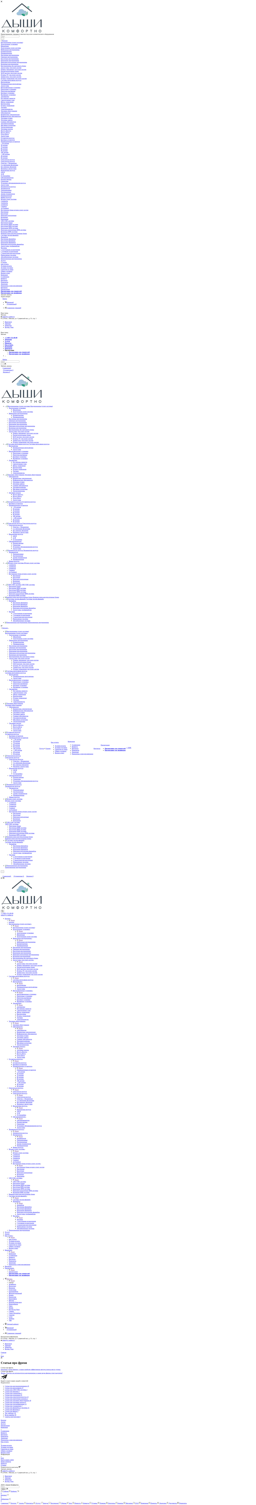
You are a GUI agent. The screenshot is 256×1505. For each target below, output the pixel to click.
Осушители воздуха (19, 1063)
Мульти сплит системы (20, 1153)
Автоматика (21, 1007)
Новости (4, 1463)
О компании (5, 1431)
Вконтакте (8, 322)
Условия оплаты (6, 1445)
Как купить (13, 1239)
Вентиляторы (21, 985)
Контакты (4, 1434)
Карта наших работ (7, 1460)
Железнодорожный (15, 1293)
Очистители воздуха (20, 1091)
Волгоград (12, 1286)
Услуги (3, 1424)
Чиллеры (20, 1219)
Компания (12, 1254)
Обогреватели (21, 1030)
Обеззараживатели (23, 1120)
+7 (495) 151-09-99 (7, 913)
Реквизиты (4, 1436)
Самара (11, 1311)
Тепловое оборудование (21, 1025)
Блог (2, 1458)
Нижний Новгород (15, 1302)
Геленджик (12, 1290)
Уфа (10, 1320)
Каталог (11, 922)
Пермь (11, 1308)
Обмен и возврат (6, 1451)
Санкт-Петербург (15, 1313)
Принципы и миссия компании (11, 1440)
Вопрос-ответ (5, 1452)
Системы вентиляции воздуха (23, 980)
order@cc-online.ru (8, 317)
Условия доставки (7, 1447)
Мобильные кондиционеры (26, 942)
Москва (11, 1300)
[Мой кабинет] (2, 874)
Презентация (13, 1272)
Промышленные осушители (26, 1070)
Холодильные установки (25, 933)
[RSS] (1, 1358)
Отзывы (3, 1465)
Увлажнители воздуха (20, 1133)
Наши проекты (6, 1461)
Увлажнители (21, 1138)
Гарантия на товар (7, 1449)
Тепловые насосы (23, 1050)
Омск (10, 1306)
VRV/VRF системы (19, 1181)
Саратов (11, 1315)
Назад (13, 920)
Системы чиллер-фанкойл (21, 1199)
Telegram (8, 324)
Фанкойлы (20, 1205)
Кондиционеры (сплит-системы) (24, 927)
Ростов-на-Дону (14, 1309)
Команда (4, 1433)
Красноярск (13, 1299)
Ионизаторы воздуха (24, 1109)
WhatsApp (8, 325)
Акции (3, 1422)
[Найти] (2, 38)
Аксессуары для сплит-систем (27, 963)
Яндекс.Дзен (9, 327)
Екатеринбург (13, 1291)
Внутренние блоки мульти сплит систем (30, 1167)
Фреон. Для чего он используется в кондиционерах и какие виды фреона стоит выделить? (31, 1373)
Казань (11, 1295)
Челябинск (12, 1284)
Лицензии (4, 1438)
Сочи (10, 1317)
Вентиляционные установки (26, 994)
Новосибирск (13, 1304)
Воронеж (12, 1288)
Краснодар (12, 1297)
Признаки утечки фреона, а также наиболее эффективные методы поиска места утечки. (31, 1369)
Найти (3, 1489)
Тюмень (11, 1318)
